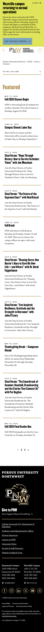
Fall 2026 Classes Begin (17, 99)
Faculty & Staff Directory (12, 548)
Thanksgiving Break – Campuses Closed (22, 348)
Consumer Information (20, 604)
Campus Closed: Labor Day (18, 127)
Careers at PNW (9, 539)
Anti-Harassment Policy (24, 606)
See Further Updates (16, 41)
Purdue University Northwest (20, 475)
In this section (11, 71)
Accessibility (6, 604)
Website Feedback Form (12, 553)
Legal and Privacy (8, 606)
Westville (32, 583)
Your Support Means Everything (16, 514)
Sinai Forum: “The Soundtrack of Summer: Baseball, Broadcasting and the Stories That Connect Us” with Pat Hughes (22, 387)
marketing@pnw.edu (9, 616)
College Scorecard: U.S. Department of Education (18, 525)
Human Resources (10, 535)
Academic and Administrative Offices (18, 531)
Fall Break (10, 225)
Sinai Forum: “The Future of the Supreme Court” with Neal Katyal (22, 195)
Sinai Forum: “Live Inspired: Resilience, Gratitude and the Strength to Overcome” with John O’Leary (20, 310)
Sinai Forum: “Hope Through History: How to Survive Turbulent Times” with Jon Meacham (22, 159)
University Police (9, 544)
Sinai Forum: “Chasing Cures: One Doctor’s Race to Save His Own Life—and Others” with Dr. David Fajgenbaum (22, 265)
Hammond (10, 583)
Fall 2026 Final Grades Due (18, 427)
